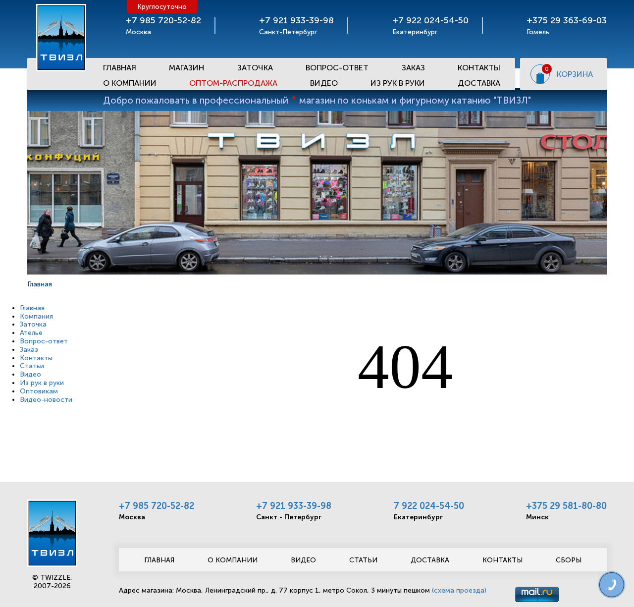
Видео (324, 83)
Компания (36, 316)
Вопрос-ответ (337, 67)
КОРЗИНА (575, 74)
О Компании (130, 83)
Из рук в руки (397, 83)
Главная (119, 67)
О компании (233, 560)
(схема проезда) (459, 590)
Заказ (413, 67)
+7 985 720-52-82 (156, 505)
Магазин (186, 67)
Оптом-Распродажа (233, 83)
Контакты (479, 67)
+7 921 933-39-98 (293, 505)
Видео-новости (46, 399)
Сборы (568, 560)
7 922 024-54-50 (429, 505)
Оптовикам (39, 391)
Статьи (32, 366)
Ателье (31, 333)
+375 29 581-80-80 (566, 505)
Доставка (479, 83)
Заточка (255, 67)
